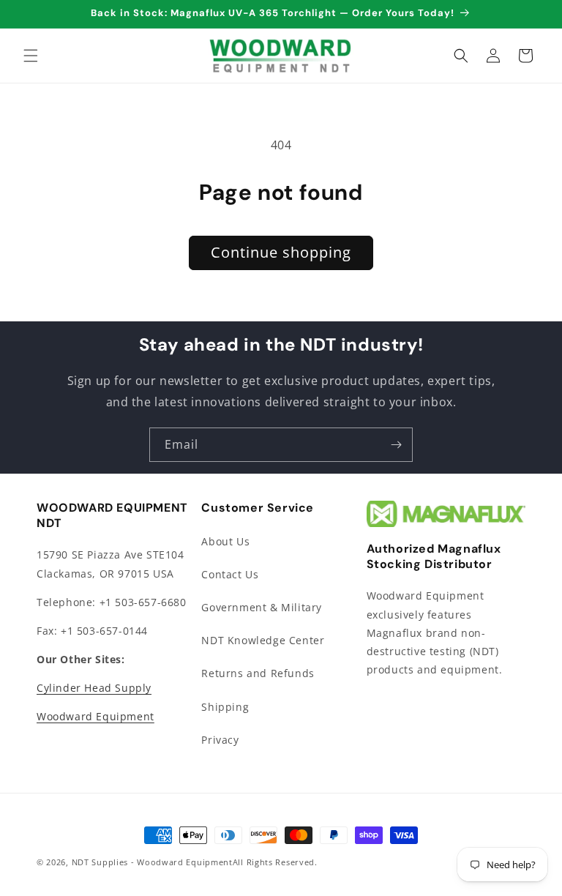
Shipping (225, 707)
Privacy (220, 740)
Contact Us (229, 574)
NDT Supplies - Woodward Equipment (152, 861)
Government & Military (261, 607)
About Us (225, 541)
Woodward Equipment (95, 716)
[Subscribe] (396, 445)
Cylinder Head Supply (94, 688)
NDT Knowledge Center (262, 640)
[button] (31, 56)
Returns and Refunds (257, 673)
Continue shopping (281, 252)
